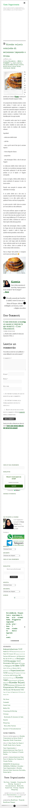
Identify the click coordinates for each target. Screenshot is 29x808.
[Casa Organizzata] (11, 5)
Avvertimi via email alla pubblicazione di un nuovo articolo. (12, 403)
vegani (18, 66)
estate (17, 663)
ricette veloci (7, 66)
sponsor (19, 690)
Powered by (10, 490)
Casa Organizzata (10, 61)
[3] (13, 640)
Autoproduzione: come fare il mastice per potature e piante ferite (13, 752)
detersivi (14, 656)
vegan (14, 66)
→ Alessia (6, 292)
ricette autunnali (13, 680)
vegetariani (6, 68)
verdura (22, 692)
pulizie (16, 675)
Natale (16, 668)
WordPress (14, 800)
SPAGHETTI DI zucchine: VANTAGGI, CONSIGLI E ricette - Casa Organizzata (13, 766)
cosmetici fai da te (20, 654)
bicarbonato (21, 651)
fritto (15, 63)
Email (5, 379)
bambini (7, 651)
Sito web (6, 386)
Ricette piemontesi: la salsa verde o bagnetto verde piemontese (14, 738)
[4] (14, 640)
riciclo (21, 685)
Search (5, 720)
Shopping (6, 723)
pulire (8, 675)
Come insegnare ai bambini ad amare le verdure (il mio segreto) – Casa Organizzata (14, 325)
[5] (15, 640)
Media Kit (6, 708)
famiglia (10, 666)
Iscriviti (14, 486)
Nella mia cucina (10, 726)
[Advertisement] (14, 26)
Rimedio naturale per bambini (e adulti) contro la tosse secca (14, 299)
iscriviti (22, 412)
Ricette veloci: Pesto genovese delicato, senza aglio (14, 770)
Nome (5, 374)
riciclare (12, 685)
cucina (6, 656)
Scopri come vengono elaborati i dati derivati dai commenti (13, 427)
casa (6, 654)
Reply (25, 322)
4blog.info (18, 796)
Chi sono (6, 699)
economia (8, 663)
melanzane (6, 65)
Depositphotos (11, 795)
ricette (21, 65)
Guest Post (6, 705)
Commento (7, 358)
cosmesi (12, 654)
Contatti (6, 702)
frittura (19, 63)
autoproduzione (12, 649)
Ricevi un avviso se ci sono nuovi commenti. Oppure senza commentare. (14, 412)
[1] (10, 640)
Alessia (15, 282)
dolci (14, 658)
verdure (13, 68)
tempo (5, 692)
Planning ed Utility (10, 711)
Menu (19, 61)
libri (6, 668)
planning (11, 673)
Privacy (5, 714)
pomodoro (18, 673)
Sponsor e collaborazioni (12, 729)
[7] (18, 640)
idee (20, 666)
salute (10, 690)
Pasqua (16, 65)
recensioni (7, 677)
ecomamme (14, 661)
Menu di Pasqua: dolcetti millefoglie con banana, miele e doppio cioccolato (15, 306)
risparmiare (10, 687)
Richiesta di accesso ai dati (13, 717)
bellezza (15, 651)
